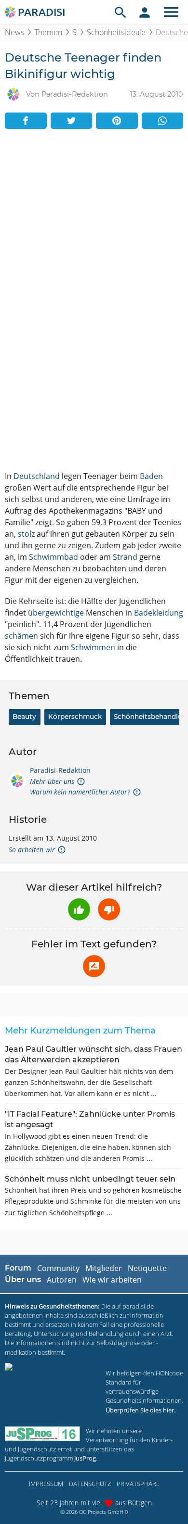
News (14, 32)
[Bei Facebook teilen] (26, 121)
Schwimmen (93, 647)
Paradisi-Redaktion (60, 770)
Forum (18, 1267)
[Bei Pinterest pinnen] (117, 121)
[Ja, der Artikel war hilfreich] (79, 909)
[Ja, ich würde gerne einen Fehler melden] (94, 966)
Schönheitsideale (116, 32)
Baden (151, 476)
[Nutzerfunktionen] (145, 12)
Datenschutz (90, 1483)
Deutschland (36, 476)
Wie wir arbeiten (112, 1279)
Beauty (24, 716)
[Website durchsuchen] (120, 12)
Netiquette (147, 1268)
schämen (21, 635)
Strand (125, 557)
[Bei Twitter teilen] (72, 121)
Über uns (23, 1279)
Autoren (62, 1279)
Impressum (46, 1483)
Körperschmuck (75, 716)
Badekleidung (158, 612)
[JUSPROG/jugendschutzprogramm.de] (42, 1433)
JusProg (85, 1458)
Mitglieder (103, 1268)
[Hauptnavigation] (171, 12)
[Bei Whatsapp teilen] (163, 121)
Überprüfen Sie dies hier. (140, 1410)
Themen (48, 32)
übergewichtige (56, 612)
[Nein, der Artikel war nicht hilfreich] (109, 909)
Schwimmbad (53, 557)
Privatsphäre (138, 1483)
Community (58, 1268)
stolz (26, 534)
